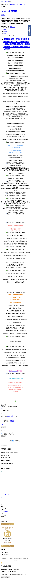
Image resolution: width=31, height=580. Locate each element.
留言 (12, 416)
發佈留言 (3, 435)
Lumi (2, 408)
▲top (2, 424)
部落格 (5, 31)
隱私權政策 (25, 558)
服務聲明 (15, 560)
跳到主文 (3, 15)
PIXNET (6, 558)
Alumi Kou (7, 494)
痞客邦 (9, 416)
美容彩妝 (12, 420)
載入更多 (3, 427)
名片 (4, 33)
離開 (8, 577)
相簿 (4, 29)
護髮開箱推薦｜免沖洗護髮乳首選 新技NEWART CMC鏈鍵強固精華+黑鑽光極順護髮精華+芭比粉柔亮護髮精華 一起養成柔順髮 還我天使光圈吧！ (16, 44)
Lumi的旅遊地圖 (9, 11)
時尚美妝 (12, 27)
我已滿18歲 (3, 577)
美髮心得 (12, 421)
